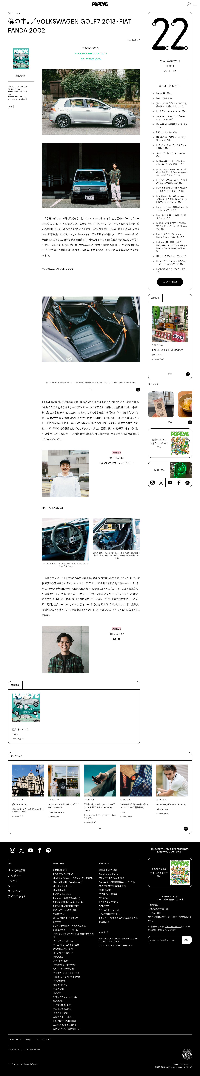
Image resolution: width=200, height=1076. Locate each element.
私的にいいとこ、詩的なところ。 (66, 1029)
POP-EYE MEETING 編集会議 (112, 886)
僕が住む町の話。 (61, 985)
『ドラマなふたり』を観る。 (167, 132)
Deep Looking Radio (108, 874)
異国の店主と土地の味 (63, 1017)
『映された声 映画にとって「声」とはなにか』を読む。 (171, 139)
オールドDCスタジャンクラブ (65, 918)
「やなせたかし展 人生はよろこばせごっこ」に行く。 (171, 217)
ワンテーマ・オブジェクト (64, 969)
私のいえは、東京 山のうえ (64, 1025)
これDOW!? (104, 906)
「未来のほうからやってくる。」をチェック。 (171, 271)
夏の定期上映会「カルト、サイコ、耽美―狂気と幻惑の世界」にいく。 (171, 105)
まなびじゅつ (104, 922)
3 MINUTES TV (60, 870)
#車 (10, 107)
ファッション (15, 891)
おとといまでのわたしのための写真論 (69, 926)
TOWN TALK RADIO (108, 894)
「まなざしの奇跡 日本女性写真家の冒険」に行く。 (171, 147)
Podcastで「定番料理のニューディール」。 (117, 882)
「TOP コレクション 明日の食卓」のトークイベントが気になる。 (172, 209)
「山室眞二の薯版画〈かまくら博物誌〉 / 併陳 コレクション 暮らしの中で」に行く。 (171, 226)
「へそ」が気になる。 (164, 98)
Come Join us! (15, 1039)
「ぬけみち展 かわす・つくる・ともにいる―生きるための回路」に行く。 (171, 163)
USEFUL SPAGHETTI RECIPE (66, 906)
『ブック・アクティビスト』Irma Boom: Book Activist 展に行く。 (170, 236)
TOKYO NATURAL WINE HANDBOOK (116, 945)
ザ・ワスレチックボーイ (63, 953)
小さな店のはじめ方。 (62, 1005)
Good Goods (59, 890)
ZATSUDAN (104, 898)
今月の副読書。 (60, 981)
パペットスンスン (60, 961)
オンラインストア (44, 1039)
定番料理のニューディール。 (65, 997)
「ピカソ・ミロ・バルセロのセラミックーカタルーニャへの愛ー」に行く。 (171, 263)
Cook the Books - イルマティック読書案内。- (73, 878)
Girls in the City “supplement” (67, 882)
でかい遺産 (58, 957)
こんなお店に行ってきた (63, 949)
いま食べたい (59, 914)
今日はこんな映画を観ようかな (66, 977)
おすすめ (57, 922)
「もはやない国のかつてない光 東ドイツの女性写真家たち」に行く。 (171, 182)
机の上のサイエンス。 (62, 1009)
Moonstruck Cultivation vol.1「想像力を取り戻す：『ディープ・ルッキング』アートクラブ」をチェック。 (172, 172)
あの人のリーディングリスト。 (65, 910)
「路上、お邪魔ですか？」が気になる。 (172, 256)
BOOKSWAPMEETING (63, 874)
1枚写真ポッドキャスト (108, 870)
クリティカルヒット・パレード (65, 941)
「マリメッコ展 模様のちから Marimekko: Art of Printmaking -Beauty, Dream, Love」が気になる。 (171, 247)
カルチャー (15, 876)
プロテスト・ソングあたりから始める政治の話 (118, 918)
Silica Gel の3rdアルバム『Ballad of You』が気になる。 (171, 118)
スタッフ (29, 1039)
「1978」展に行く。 (164, 93)
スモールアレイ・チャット (109, 910)
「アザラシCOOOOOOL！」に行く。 (171, 111)
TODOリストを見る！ (170, 281)
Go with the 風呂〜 (62, 886)
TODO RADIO (105, 890)
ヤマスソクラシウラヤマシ (64, 965)
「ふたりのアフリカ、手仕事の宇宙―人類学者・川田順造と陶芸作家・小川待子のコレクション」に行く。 (171, 199)
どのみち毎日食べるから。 (109, 914)
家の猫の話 (58, 1001)
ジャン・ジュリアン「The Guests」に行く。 (171, 155)
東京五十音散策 (60, 1013)
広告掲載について (15, 1050)
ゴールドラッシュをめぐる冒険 (66, 945)
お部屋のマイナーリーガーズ (65, 930)
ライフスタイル (17, 896)
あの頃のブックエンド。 (108, 902)
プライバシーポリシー (173, 927)
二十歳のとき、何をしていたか (66, 973)
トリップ (13, 881)
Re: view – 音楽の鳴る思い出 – (67, 898)
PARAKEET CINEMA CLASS (111, 878)
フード (12, 886)
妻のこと (57, 993)
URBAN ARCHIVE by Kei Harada (68, 902)
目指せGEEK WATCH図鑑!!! (65, 1021)
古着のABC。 (59, 989)
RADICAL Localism (62, 894)
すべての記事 (16, 870)
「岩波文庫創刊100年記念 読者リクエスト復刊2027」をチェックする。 (171, 190)
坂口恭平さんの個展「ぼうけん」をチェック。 (172, 126)
